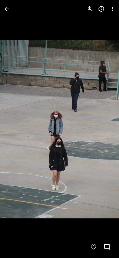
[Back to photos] (6, 9)
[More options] (112, 8)
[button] (103, 129)
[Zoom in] (90, 8)
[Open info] (101, 8)
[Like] (93, 247)
